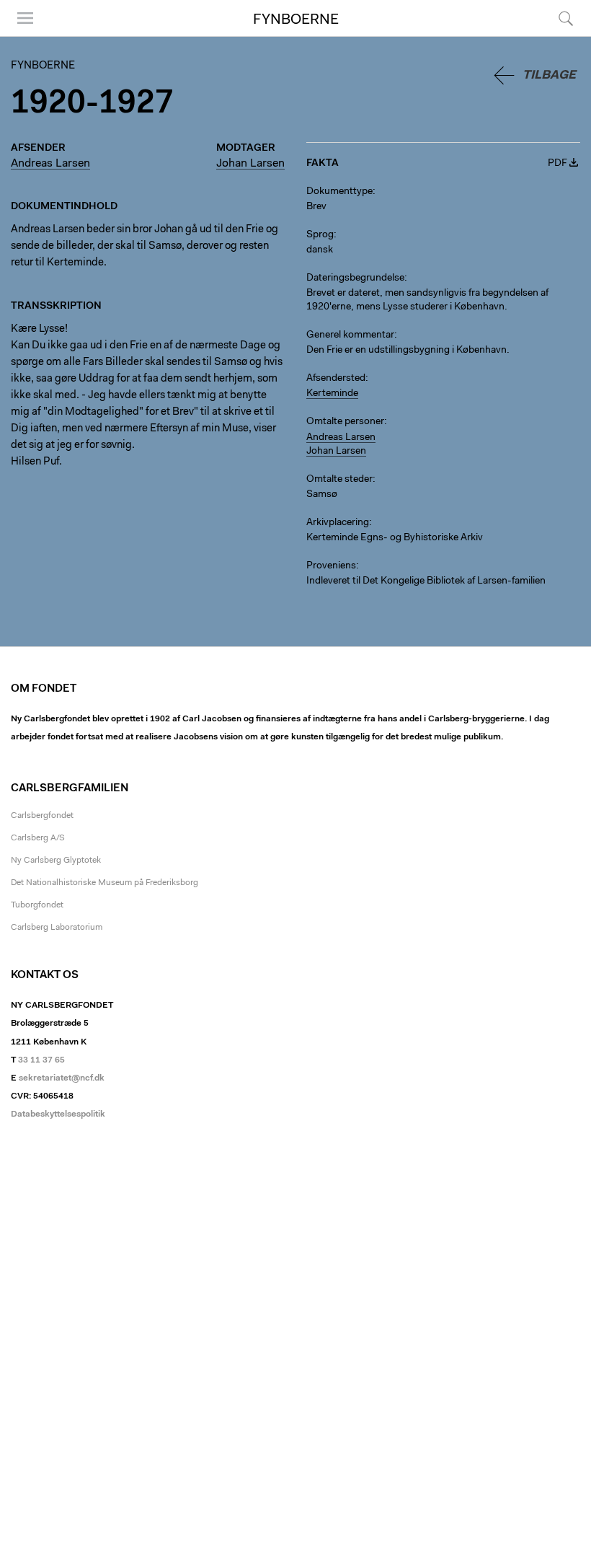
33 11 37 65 (41, 1060)
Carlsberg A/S (38, 838)
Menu (20, 35)
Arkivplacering (337, 523)
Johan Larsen (250, 164)
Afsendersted (335, 379)
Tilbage (549, 75)
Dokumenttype (339, 192)
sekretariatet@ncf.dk (62, 1078)
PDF (557, 164)
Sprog (320, 235)
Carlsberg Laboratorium (56, 927)
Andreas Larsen (50, 164)
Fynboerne (296, 20)
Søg (557, 35)
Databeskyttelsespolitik (58, 1114)
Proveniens (331, 566)
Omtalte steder (339, 480)
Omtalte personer (345, 422)
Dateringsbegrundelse (355, 278)
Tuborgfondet (37, 905)
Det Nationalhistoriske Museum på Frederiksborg (104, 883)
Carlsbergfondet (42, 815)
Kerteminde (332, 394)
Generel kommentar (350, 335)
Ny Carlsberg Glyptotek (56, 860)
